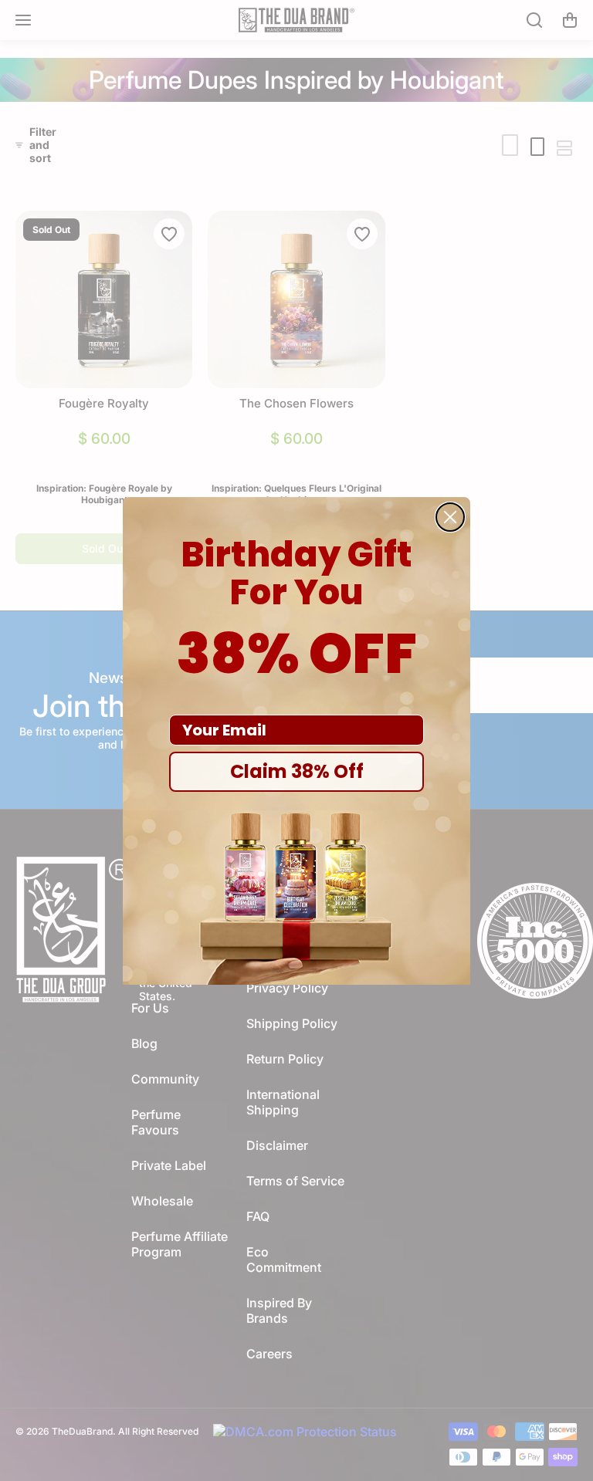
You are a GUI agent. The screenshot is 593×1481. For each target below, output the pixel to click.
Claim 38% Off (297, 771)
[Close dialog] (450, 517)
